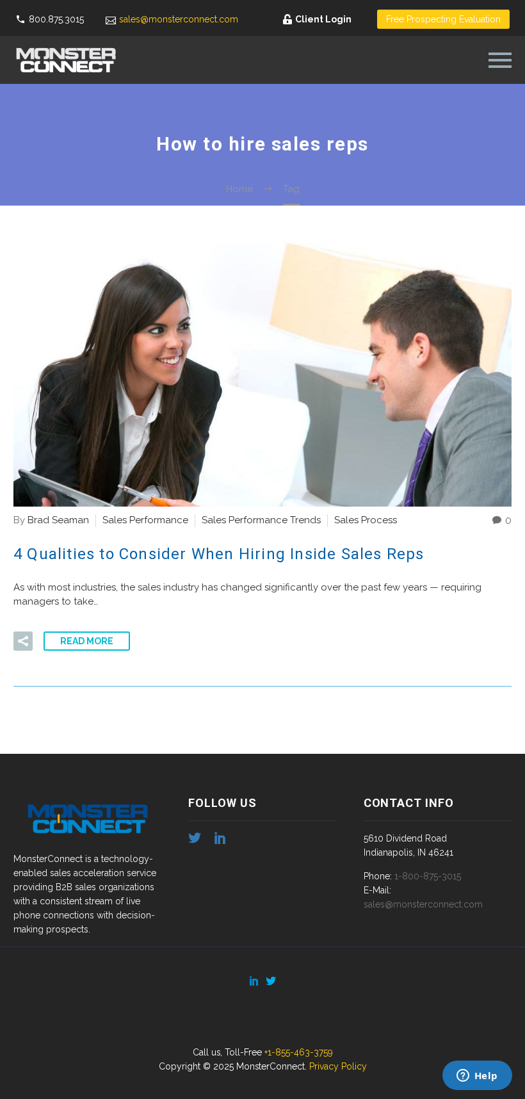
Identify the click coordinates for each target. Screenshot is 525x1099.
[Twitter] (271, 980)
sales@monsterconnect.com (178, 19)
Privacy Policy (338, 1066)
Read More (86, 641)
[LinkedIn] (254, 980)
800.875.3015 (56, 19)
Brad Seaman (58, 520)
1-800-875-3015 (427, 876)
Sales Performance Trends (261, 520)
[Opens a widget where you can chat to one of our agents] (477, 1077)
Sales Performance (145, 520)
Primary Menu (500, 60)
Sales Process (365, 520)
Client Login (323, 19)
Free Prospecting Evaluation (443, 19)
